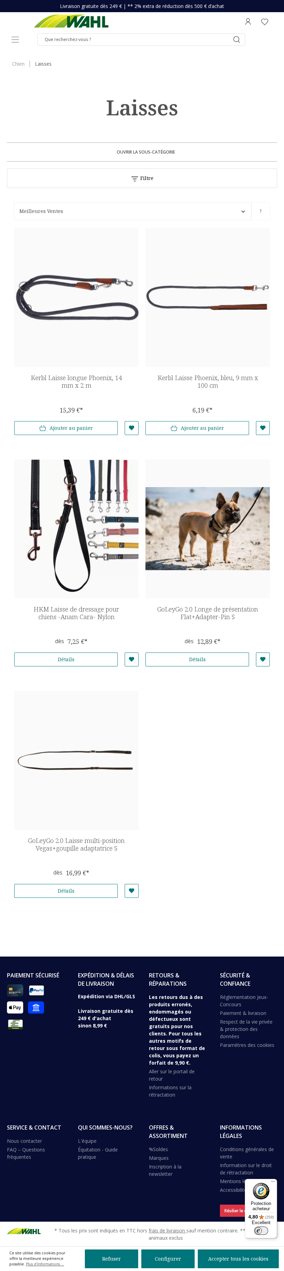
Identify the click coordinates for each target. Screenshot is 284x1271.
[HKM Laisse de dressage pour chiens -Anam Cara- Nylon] (76, 528)
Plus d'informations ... (45, 1264)
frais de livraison (167, 1230)
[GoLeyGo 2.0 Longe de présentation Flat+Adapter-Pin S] (207, 528)
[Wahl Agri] (71, 21)
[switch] (261, 1231)
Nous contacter (24, 1141)
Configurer (168, 1258)
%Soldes (158, 1149)
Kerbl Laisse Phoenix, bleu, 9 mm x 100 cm (208, 382)
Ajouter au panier (71, 428)
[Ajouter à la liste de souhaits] (132, 428)
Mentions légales (239, 1181)
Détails (66, 659)
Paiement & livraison (243, 1013)
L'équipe (87, 1141)
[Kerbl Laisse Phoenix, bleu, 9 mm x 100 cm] (207, 297)
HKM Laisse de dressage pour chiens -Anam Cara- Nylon (76, 613)
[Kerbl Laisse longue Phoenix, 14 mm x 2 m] (76, 297)
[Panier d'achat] (275, 21)
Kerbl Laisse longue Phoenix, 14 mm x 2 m (76, 382)
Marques (159, 1158)
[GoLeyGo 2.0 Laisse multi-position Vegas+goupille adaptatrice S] (76, 760)
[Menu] (15, 40)
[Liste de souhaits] (264, 21)
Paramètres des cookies (247, 1045)
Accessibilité (233, 1190)
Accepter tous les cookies (238, 1258)
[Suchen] (236, 40)
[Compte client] (248, 21)
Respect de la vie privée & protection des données (246, 1029)
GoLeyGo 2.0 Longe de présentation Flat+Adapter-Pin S (207, 613)
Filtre (146, 178)
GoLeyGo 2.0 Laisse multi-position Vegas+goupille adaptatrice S (76, 844)
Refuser (111, 1258)
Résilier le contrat (241, 1211)
